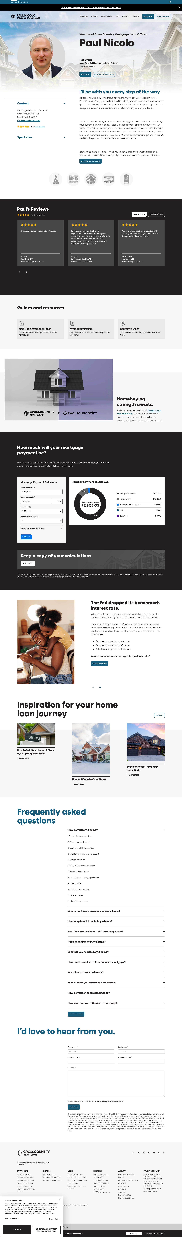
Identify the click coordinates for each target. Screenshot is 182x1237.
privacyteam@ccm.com (82, 1129)
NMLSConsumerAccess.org (102, 1192)
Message (72, 1068)
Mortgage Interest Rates (25, 1177)
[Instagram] (149, 1152)
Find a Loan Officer (124, 1195)
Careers (121, 1177)
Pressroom (122, 1189)
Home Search (24, 2)
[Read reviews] (23, 126)
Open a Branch (123, 1186)
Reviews (40, 127)
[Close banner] (60, 1199)
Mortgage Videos (99, 1186)
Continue (17, 1229)
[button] (41, 103)
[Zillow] (159, 1152)
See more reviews (156, 214)
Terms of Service (115, 1101)
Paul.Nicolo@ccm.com (28, 120)
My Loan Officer (106, 16)
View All (159, 715)
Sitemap (65, 1227)
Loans (117, 16)
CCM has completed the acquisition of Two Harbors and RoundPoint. (91, 7)
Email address (74, 1057)
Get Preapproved (76, 1014)
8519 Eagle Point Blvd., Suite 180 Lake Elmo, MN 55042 (32, 112)
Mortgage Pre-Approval (25, 1180)
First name (72, 1047)
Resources (125, 16)
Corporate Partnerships (126, 1174)
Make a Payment (163, 16)
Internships (122, 1183)
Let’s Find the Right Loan (104, 74)
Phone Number (125, 1057)
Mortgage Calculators (100, 1174)
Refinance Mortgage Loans (52, 1180)
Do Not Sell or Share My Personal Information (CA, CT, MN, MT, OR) (153, 1184)
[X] (144, 1152)
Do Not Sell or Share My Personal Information (46, 1230)
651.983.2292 (31, 117)
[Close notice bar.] (179, 7)
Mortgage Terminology (101, 1183)
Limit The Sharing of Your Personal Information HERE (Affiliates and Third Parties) (153, 1176)
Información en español (126, 1198)
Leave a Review (139, 214)
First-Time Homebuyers (25, 1183)
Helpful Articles (98, 1177)
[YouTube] (154, 1152)
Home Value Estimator (100, 1180)
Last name (123, 1047)
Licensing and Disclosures (152, 1189)
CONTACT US (73, 1107)
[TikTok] (164, 1152)
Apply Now (148, 16)
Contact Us (122, 1192)
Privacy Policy (102, 1101)
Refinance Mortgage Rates (51, 1177)
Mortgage (14, 2)
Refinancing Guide (49, 1174)
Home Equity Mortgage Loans (78, 1180)
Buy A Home (84, 16)
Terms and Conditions (151, 1192)
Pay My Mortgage (99, 1189)
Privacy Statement (12, 1218)
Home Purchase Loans (24, 1186)
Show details (53, 1219)
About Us (136, 16)
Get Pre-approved (99, 663)
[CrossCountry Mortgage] (25, 16)
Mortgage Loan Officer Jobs (128, 1180)
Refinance (94, 16)
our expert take (126, 656)
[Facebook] (133, 1152)
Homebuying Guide (23, 1174)
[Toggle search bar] (169, 2)
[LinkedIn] (138, 1152)
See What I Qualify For (154, 1233)
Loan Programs (73, 1183)
